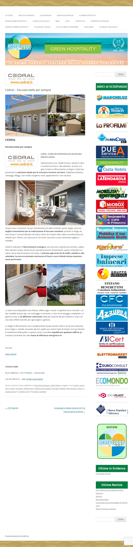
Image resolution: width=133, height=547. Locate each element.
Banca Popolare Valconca (106, 509)
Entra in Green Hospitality (16, 21)
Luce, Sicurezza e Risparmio (67, 27)
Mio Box (99, 496)
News (57, 21)
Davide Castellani (39, 391)
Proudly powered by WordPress (17, 536)
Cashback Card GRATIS (108, 27)
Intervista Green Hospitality (16, 27)
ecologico (19, 388)
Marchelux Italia (102, 499)
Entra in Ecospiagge (65, 15)
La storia (9, 15)
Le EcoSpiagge (45, 15)
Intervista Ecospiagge (100, 21)
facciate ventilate (59, 388)
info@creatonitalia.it (34, 379)
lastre (80, 388)
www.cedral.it (10, 354)
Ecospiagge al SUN (103, 473)
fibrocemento (71, 388)
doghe (12, 388)
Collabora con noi (42, 27)
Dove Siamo (89, 27)
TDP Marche (11, 408)
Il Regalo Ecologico (41, 21)
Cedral (52, 385)
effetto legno (29, 388)
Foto (67, 21)
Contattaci (80, 21)
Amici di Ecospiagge (26, 15)
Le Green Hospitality (87, 15)
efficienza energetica (43, 388)
